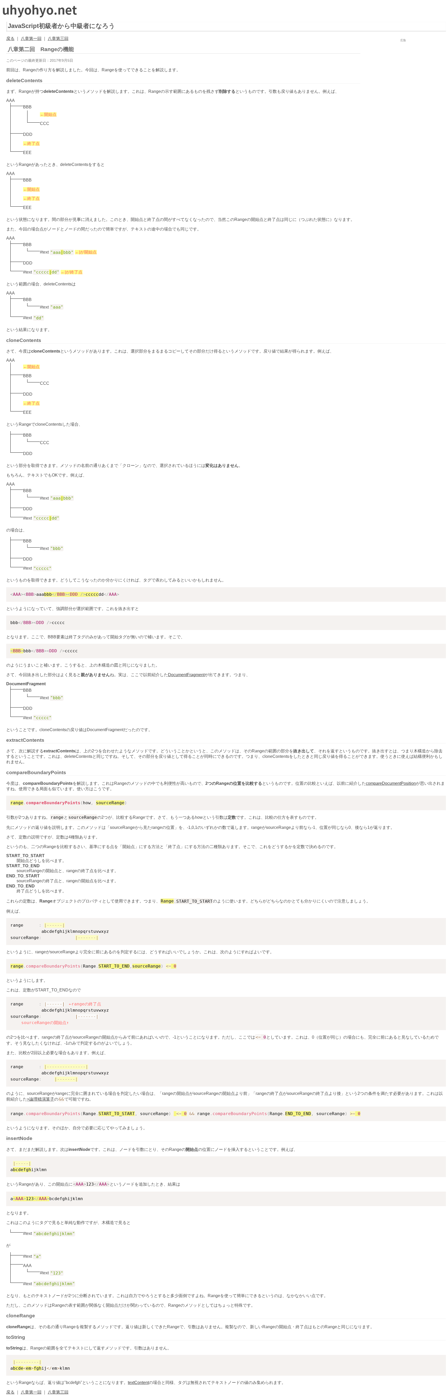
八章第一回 (31, 38)
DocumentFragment (186, 675)
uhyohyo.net (41, 10)
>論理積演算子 (40, 1099)
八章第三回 (58, 38)
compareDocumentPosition (391, 783)
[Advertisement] (403, 75)
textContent (138, 1382)
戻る (10, 38)
